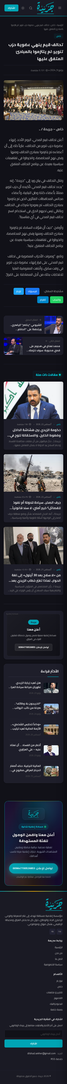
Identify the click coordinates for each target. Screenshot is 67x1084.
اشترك (11, 8)
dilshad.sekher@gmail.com (45, 1053)
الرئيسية (60, 25)
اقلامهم (58, 998)
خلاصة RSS (57, 1059)
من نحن (59, 953)
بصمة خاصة (56, 1009)
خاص (53, 25)
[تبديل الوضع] (23, 8)
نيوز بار (59, 980)
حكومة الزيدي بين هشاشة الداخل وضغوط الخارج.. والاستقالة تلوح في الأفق (35, 435)
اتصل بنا (59, 959)
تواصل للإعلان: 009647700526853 (33, 647)
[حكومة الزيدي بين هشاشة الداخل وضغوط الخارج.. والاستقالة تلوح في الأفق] (33, 400)
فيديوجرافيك (56, 1003)
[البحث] (30, 8)
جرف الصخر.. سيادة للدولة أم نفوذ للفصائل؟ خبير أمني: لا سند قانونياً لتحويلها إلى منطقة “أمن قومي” (36, 508)
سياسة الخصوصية (53, 964)
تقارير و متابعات (54, 992)
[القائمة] (60, 7)
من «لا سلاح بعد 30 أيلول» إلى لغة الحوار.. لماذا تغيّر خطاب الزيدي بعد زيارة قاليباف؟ (36, 580)
